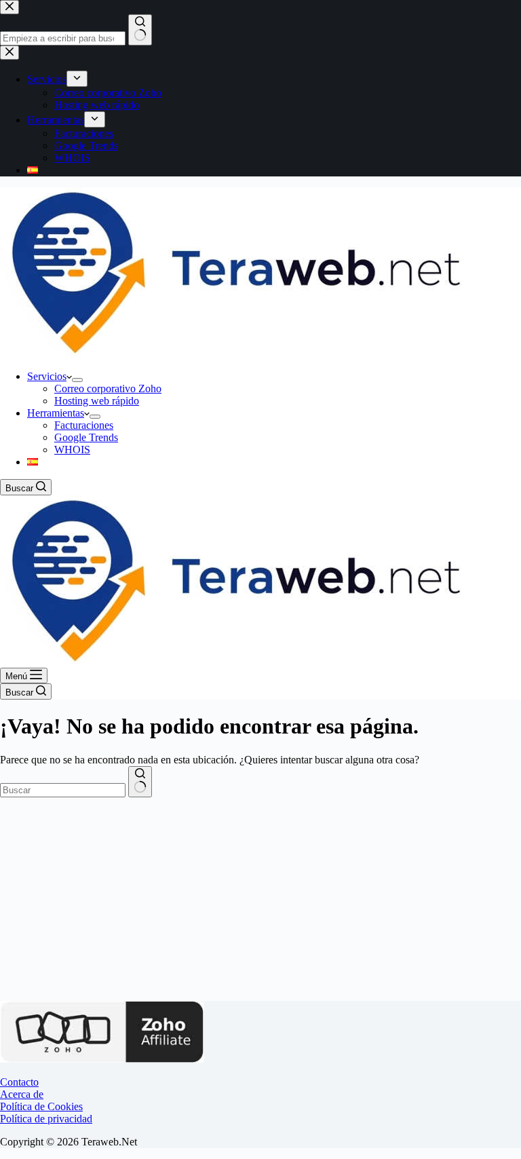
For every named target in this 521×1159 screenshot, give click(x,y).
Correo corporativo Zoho (107, 388)
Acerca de (21, 1094)
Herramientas (55, 413)
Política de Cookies (41, 1106)
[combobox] (63, 790)
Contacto (19, 1082)
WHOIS (72, 449)
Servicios (46, 376)
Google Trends (86, 437)
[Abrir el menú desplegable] (77, 380)
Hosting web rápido (96, 400)
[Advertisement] (260, 899)
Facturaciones (83, 425)
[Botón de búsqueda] (140, 781)
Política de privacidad (46, 1118)
